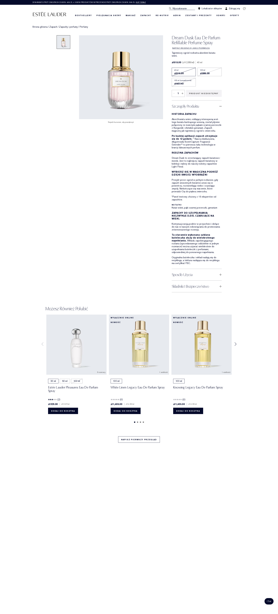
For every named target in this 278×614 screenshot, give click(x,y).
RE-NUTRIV (162, 15)
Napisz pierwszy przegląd (139, 439)
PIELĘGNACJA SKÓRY (108, 15)
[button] (269, 601)
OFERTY (234, 15)
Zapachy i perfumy (68, 26)
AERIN (177, 15)
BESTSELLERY (83, 15)
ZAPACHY (145, 15)
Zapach (53, 26)
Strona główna (39, 26)
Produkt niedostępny (203, 93)
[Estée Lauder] (49, 14)
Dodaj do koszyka (63, 411)
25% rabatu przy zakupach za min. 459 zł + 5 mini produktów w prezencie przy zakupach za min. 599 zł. (89, 2)
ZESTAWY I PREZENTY (198, 15)
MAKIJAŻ (131, 15)
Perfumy (84, 26)
